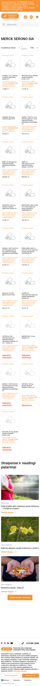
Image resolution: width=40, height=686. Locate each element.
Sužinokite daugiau (20, 671)
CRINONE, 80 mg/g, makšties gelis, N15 (8, 118)
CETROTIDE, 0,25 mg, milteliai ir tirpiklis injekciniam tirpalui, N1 (9, 206)
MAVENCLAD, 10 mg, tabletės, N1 (28, 337)
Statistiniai (16, 680)
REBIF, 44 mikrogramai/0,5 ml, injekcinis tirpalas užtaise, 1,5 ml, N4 (28, 164)
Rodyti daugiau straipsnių (20, 597)
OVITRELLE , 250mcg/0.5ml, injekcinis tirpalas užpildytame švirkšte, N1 (30, 295)
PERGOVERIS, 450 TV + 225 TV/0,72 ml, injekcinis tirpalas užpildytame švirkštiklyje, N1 (30, 250)
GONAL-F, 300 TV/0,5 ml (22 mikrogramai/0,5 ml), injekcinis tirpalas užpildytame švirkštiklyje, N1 (10, 387)
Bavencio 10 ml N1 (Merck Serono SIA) (8, 294)
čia (21, 10)
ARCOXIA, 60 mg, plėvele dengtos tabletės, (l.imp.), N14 (30, 77)
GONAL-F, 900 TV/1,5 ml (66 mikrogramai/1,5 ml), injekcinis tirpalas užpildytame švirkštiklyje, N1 (30, 120)
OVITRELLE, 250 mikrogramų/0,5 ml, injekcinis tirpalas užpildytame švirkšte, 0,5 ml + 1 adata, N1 (10, 339)
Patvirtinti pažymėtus (11, 675)
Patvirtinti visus (30, 675)
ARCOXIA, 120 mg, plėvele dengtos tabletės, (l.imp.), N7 (28, 385)
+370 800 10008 (13, 83)
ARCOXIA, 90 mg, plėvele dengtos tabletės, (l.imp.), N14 (10, 433)
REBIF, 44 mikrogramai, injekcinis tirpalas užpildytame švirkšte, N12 (9, 164)
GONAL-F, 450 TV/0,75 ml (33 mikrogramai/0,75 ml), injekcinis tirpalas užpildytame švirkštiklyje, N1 (10, 251)
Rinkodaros (27, 680)
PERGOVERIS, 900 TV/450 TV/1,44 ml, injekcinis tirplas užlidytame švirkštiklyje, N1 (30, 207)
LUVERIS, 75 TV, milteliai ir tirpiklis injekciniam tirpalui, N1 (9, 77)
